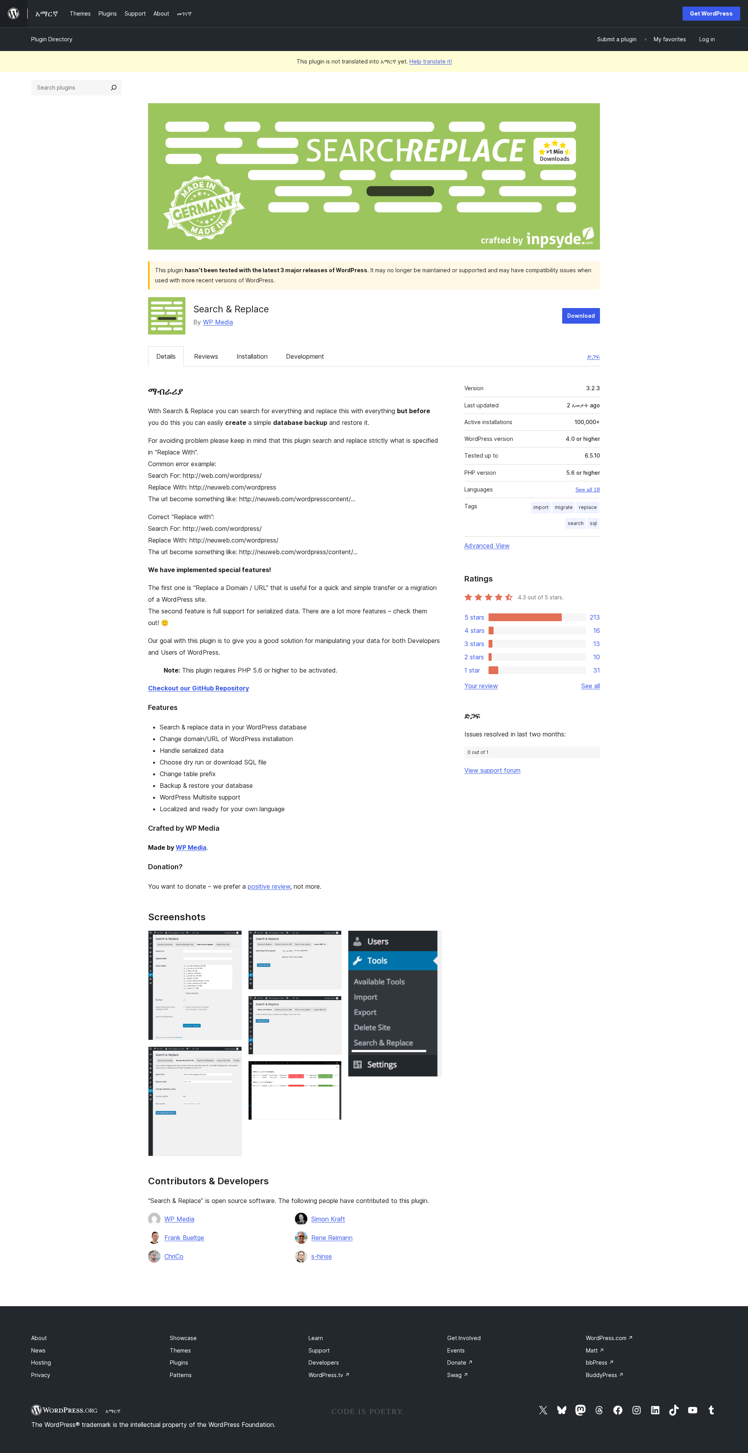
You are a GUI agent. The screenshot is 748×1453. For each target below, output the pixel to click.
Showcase (183, 1338)
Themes (180, 1350)
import (541, 507)
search (576, 523)
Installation (252, 356)
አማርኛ (113, 1411)
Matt (595, 1350)
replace (588, 507)
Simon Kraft (328, 1219)
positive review (269, 886)
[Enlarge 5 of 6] (331, 1071)
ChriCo (173, 1256)
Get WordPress (711, 13)
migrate (564, 507)
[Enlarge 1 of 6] (231, 941)
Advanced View (487, 545)
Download (581, 315)
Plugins (179, 1362)
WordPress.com (609, 1338)
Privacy (40, 1375)
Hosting (41, 1362)
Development (305, 356)
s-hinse (321, 1256)
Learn (316, 1338)
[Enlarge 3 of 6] (331, 941)
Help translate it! (430, 61)
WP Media (218, 322)
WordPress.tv (329, 1375)
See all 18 (587, 489)
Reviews (206, 356)
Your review (481, 686)
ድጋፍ (593, 356)
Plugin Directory (51, 39)
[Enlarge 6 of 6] (431, 941)
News (38, 1350)
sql (593, 523)
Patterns (181, 1375)
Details (166, 356)
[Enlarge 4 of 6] (331, 1006)
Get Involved (464, 1338)
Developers (324, 1362)
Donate (460, 1362)
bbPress (600, 1362)
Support (319, 1350)
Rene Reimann (332, 1238)
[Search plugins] (114, 87)
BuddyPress (605, 1375)
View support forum (492, 770)
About (39, 1338)
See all (590, 686)
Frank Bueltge (184, 1238)
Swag (457, 1375)
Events (456, 1350)
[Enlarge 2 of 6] (231, 1057)
